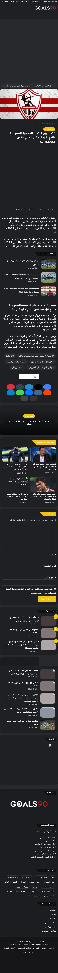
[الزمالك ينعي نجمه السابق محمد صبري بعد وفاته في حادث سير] (43, 454)
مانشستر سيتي (49, 896)
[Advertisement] (29, 51)
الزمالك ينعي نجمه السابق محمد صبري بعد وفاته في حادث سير (44, 466)
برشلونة (35, 887)
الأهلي (52, 877)
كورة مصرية (41, 123)
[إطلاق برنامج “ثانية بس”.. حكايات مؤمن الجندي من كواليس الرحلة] (47, 712)
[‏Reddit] (47, 392)
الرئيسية (50, 123)
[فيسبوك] (47, 387)
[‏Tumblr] (20, 387)
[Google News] (29, 376)
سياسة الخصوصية (49, 922)
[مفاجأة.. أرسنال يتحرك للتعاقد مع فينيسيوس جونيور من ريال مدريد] (48, 621)
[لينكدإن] (29, 387)
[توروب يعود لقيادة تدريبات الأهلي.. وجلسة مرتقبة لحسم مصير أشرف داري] (15, 454)
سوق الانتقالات (20, 891)
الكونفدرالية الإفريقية (15, 361)
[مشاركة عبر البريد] (34, 398)
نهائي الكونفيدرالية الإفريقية (40, 367)
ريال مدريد (32, 891)
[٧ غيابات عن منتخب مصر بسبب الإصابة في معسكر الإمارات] (15, 484)
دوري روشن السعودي (47, 891)
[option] (29, 420)
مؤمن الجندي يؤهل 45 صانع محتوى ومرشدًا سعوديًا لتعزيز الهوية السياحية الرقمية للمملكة (22, 645)
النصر (15, 882)
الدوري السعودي (49, 882)
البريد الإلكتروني (49, 566)
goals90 (17, 941)
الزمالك (9, 355)
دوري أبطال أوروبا (23, 887)
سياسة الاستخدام (49, 931)
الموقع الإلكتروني (49, 577)
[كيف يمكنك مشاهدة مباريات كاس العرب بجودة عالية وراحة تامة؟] (48, 291)
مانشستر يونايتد (35, 896)
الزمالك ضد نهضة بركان (41, 361)
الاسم (53, 554)
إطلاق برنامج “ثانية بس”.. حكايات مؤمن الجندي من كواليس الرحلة (27, 86)
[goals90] (45, 8)
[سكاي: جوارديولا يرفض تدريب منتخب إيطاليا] (48, 633)
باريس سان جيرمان (47, 887)
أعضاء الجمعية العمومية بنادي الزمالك (35, 355)
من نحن (53, 914)
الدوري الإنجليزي (26, 877)
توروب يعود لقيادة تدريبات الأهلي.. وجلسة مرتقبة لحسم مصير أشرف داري (15, 467)
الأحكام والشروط (49, 927)
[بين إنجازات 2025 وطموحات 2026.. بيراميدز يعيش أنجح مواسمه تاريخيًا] (48, 277)
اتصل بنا (53, 918)
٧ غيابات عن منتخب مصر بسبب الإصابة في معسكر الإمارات (17, 496)
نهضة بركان (17, 367)
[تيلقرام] (11, 392)
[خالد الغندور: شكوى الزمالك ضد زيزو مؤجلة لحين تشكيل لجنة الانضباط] (43, 484)
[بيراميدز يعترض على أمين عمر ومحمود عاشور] (48, 264)
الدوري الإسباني (41, 877)
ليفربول (9, 891)
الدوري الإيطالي (12, 877)
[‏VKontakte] (38, 392)
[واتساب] (20, 392)
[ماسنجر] (29, 392)
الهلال (7, 882)
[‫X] (38, 387)
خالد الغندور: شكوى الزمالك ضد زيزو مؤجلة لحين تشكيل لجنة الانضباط (44, 496)
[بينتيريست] (11, 387)
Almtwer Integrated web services (35, 944)
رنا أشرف (50, 210)
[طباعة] (24, 398)
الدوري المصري (34, 882)
